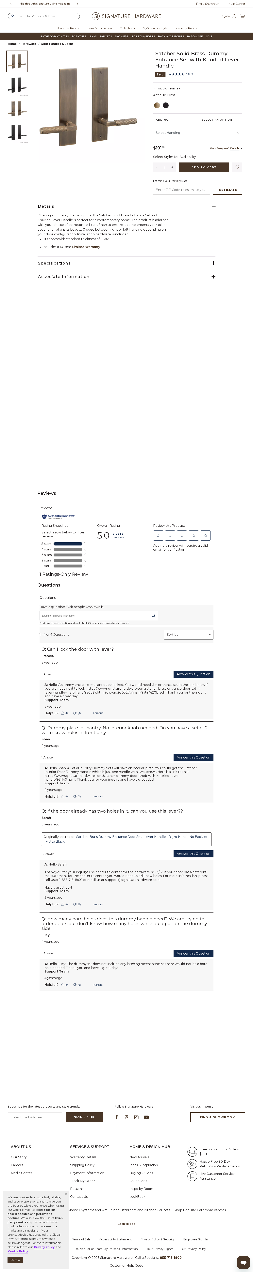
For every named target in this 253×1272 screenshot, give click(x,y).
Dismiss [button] (15, 1259)
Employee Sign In (195, 1239)
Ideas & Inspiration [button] (99, 28)
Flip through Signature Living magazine (45, 3)
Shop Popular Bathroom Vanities (200, 1210)
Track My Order (82, 1181)
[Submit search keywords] (12, 16)
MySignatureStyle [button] (155, 28)
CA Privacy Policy (194, 1249)
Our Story (19, 1157)
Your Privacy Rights (159, 1249)
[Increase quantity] (172, 167)
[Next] (79, 4)
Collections (138, 1181)
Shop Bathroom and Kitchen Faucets (140, 1210)
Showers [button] (121, 36)
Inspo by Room (141, 1189)
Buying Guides (141, 1173)
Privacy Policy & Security (158, 1239)
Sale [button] (209, 36)
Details (234, 148)
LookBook (137, 1197)
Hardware (29, 44)
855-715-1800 (171, 1258)
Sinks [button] (93, 36)
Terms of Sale (81, 1239)
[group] (45, 4)
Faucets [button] (106, 36)
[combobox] (44, 16)
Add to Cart (204, 167)
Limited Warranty (86, 247)
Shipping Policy (82, 1165)
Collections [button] (127, 28)
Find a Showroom (208, 4)
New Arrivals (139, 1157)
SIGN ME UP (84, 1117)
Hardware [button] (195, 36)
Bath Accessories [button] (171, 36)
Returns (76, 1189)
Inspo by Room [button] (186, 28)
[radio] (157, 105)
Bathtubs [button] (79, 36)
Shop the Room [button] (68, 28)
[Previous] (11, 4)
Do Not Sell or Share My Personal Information (106, 1249)
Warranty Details (83, 1157)
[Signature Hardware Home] (126, 16)
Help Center (236, 4)
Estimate (228, 190)
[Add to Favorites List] (237, 167)
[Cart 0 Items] (242, 16)
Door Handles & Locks (57, 44)
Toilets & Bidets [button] (143, 36)
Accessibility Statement (115, 1239)
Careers (17, 1165)
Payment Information (87, 1173)
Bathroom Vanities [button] (55, 36)
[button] (66, 1193)
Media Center (21, 1173)
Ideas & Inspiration (143, 1165)
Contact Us (79, 1197)
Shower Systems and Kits (87, 1210)
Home (12, 44)
